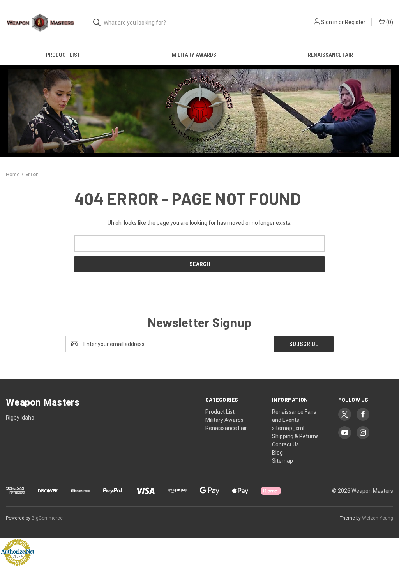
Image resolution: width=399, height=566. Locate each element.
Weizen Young (377, 518)
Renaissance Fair (330, 55)
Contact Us (285, 444)
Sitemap (282, 461)
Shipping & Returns (295, 436)
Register (355, 22)
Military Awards (194, 55)
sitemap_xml (288, 428)
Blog (277, 453)
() (389, 22)
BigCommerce (47, 518)
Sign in (329, 22)
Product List (63, 55)
